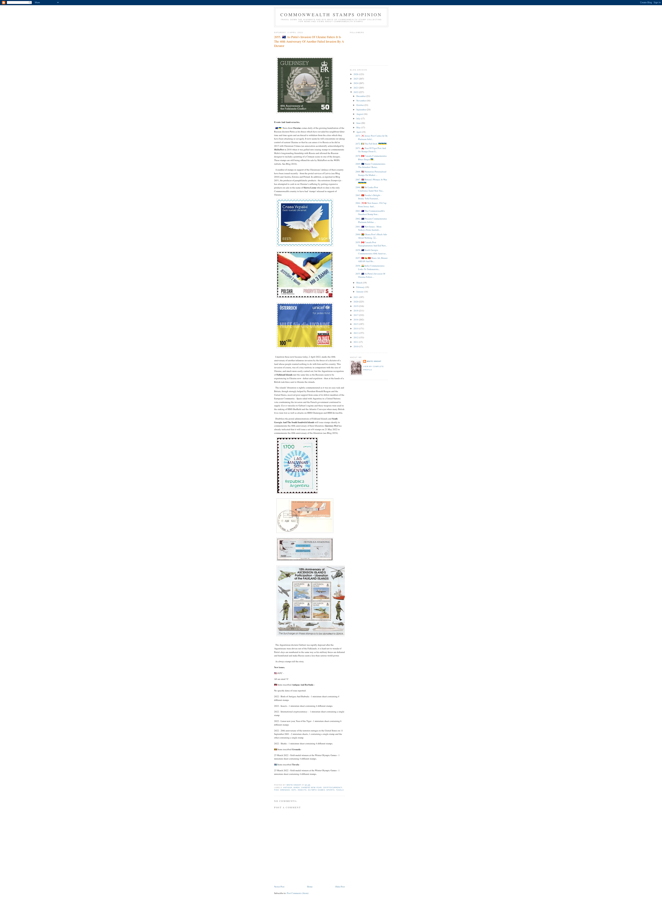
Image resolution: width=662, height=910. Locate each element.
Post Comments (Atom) (297, 893)
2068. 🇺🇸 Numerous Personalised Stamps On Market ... (370, 173)
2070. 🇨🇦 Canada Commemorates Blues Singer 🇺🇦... (371, 157)
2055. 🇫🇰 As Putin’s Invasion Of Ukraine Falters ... (370, 275)
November (361, 100)
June (358, 122)
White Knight (374, 361)
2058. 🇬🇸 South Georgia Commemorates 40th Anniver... (371, 251)
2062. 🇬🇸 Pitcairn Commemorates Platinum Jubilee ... (371, 220)
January (360, 291)
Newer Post (279, 886)
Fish (276, 790)
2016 (356, 319)
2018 (356, 310)
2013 (356, 332)
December (361, 96)
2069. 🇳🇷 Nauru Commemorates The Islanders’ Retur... (370, 165)
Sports (330, 790)
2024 (356, 83)
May (358, 127)
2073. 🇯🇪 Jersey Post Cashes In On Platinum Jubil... (371, 137)
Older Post (340, 886)
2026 (356, 74)
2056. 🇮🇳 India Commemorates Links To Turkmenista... (369, 267)
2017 (356, 315)
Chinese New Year (311, 787)
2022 (356, 92)
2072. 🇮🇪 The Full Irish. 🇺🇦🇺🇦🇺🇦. (371, 143)
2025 (356, 78)
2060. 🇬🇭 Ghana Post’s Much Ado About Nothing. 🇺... (371, 236)
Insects (302, 790)
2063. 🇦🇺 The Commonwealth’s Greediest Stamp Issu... (370, 212)
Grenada (285, 790)
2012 (356, 337)
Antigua (287, 787)
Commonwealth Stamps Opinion (331, 14)
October (360, 105)
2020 (356, 301)
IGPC (293, 790)
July (358, 118)
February (360, 287)
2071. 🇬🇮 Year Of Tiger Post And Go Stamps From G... (370, 150)
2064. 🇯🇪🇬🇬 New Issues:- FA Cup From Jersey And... (371, 204)
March (359, 282)
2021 (356, 297)
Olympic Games (316, 790)
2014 (356, 328)
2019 (356, 306)
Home (310, 886)
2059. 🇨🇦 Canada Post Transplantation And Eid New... (371, 244)
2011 (356, 341)
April (359, 131)
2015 (356, 324)
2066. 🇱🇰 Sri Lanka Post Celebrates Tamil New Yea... (369, 189)
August (360, 114)
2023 (356, 87)
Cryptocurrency (332, 787)
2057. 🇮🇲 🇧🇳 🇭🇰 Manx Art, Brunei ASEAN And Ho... (371, 259)
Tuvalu (340, 790)
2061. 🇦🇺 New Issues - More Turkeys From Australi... (368, 228)
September (361, 109)
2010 (356, 346)
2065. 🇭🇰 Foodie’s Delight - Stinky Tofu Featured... (368, 197)
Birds (297, 787)
